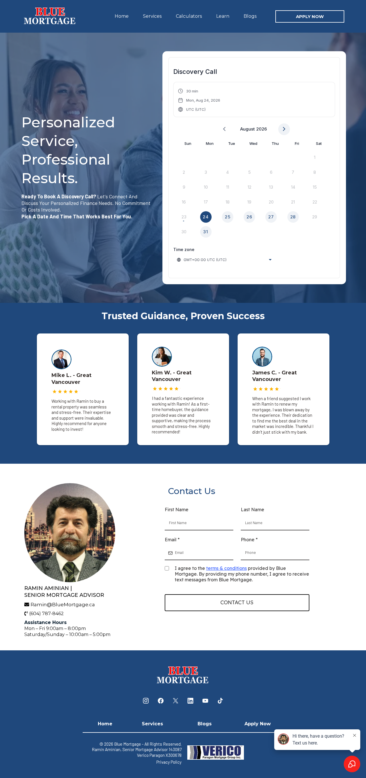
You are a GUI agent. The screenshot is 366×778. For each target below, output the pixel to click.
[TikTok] (220, 700)
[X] (175, 700)
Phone (249, 539)
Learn (222, 16)
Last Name (252, 509)
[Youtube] (205, 700)
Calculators (189, 16)
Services (152, 16)
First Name (176, 509)
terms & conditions (226, 568)
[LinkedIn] (190, 700)
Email (172, 539)
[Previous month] (224, 129)
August (247, 129)
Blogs (250, 16)
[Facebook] (160, 700)
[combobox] (224, 259)
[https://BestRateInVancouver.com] (50, 16)
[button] (199, 100)
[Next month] (284, 129)
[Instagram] (145, 700)
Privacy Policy (169, 762)
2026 (261, 129)
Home (122, 16)
